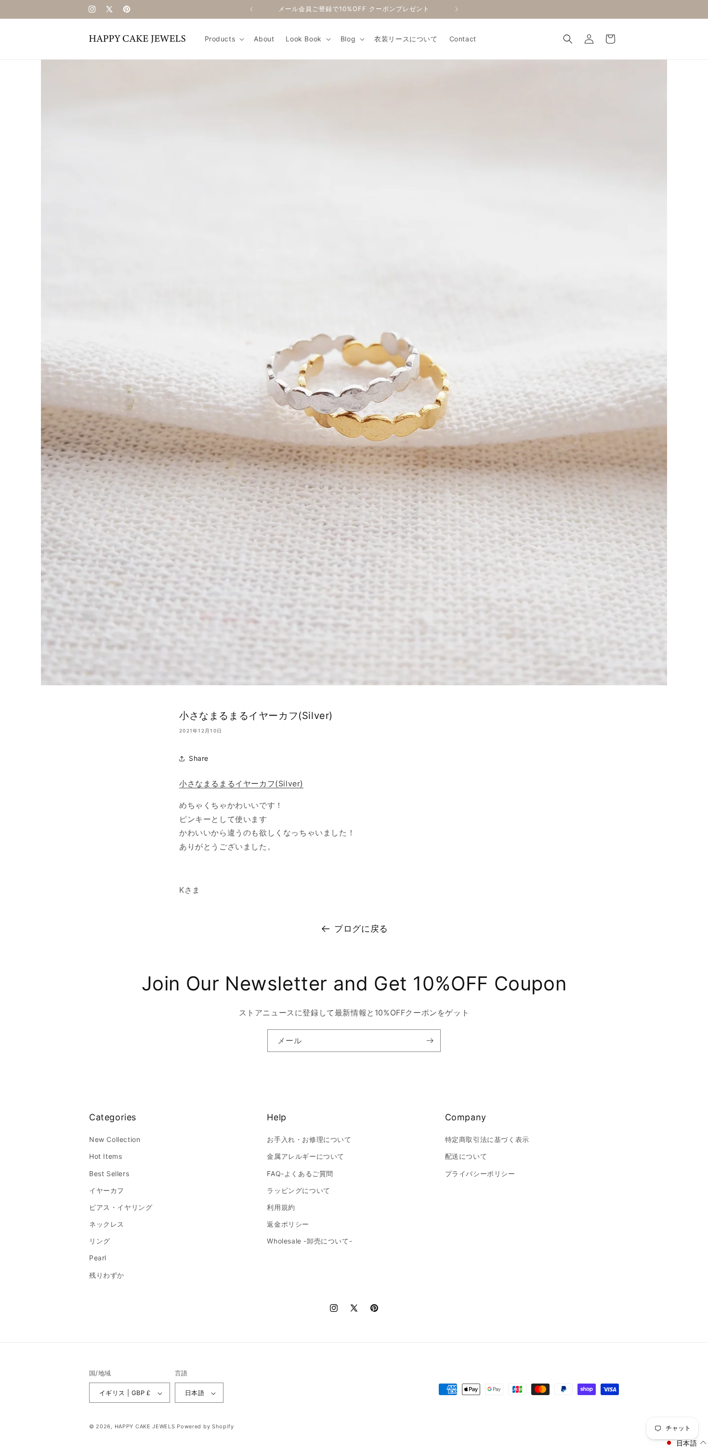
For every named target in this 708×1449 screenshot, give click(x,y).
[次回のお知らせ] (456, 9)
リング (99, 1241)
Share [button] (199, 758)
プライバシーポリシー (480, 1173)
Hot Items (105, 1157)
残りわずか (106, 1275)
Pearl (97, 1258)
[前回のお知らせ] (251, 9)
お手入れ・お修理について (309, 1139)
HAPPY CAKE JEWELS (145, 1426)
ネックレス (106, 1224)
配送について (466, 1157)
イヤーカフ (106, 1190)
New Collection (114, 1139)
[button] (224, 39)
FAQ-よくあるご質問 (300, 1173)
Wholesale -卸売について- (309, 1241)
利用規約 (281, 1207)
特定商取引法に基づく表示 (487, 1139)
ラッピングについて (298, 1190)
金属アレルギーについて (305, 1157)
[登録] (429, 1040)
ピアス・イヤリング (120, 1207)
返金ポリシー (288, 1224)
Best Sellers (109, 1173)
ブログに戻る (361, 928)
